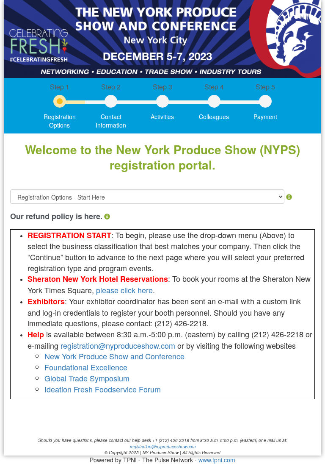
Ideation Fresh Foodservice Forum (102, 389)
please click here (124, 289)
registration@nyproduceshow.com (119, 345)
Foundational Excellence (85, 366)
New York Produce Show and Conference (114, 355)
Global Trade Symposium (86, 377)
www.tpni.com (216, 460)
